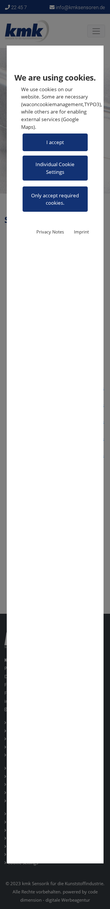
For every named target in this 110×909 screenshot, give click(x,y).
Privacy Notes (50, 232)
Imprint (81, 232)
